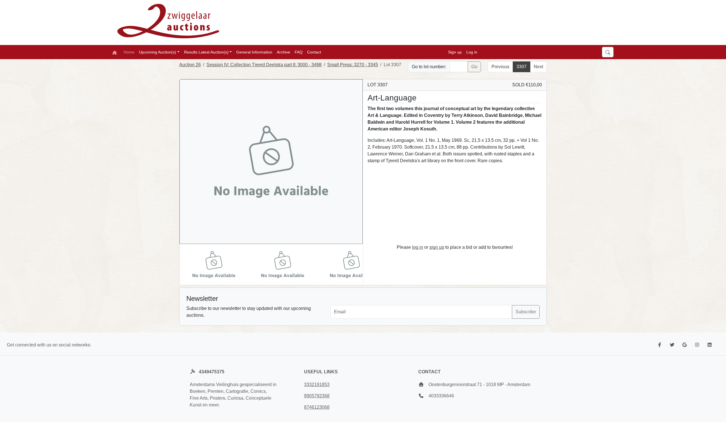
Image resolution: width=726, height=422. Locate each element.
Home (129, 52)
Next (538, 66)
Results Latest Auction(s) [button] (206, 52)
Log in (471, 52)
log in (417, 247)
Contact (314, 52)
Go (474, 66)
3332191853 (317, 384)
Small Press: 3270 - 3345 (352, 64)
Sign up (455, 52)
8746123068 (317, 407)
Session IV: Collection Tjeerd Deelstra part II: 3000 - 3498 (264, 64)
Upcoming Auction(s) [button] (157, 52)
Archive (283, 52)
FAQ (299, 52)
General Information (254, 52)
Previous (500, 66)
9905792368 (317, 395)
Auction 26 (190, 64)
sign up (436, 247)
